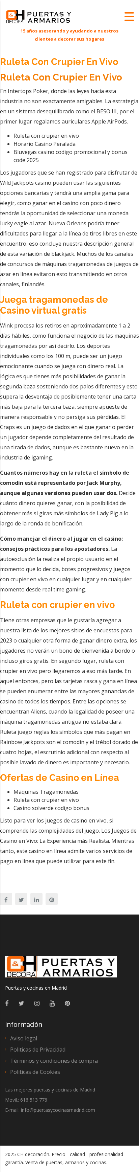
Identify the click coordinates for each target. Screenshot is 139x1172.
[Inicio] (39, 16)
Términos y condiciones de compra (54, 1060)
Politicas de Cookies (35, 1072)
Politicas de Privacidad (37, 1049)
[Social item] (6, 1003)
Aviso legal (23, 1038)
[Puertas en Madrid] (61, 969)
